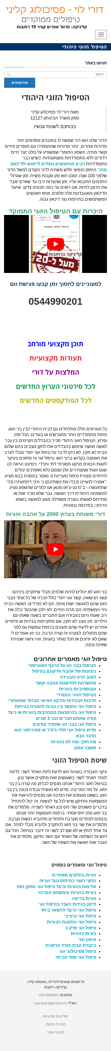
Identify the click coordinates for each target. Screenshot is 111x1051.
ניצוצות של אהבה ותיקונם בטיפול (64, 671)
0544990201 (55, 301)
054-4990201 (49, 994)
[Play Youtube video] (55, 244)
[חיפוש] (8, 74)
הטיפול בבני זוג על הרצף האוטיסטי (62, 665)
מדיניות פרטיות (55, 1016)
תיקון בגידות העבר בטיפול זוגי (67, 904)
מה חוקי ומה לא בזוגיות (73, 742)
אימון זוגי (87, 939)
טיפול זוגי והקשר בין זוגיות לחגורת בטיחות (55, 706)
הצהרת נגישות (56, 1024)
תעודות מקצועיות (55, 357)
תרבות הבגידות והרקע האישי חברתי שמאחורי (52, 700)
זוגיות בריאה (84, 898)
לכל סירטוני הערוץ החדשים (55, 386)
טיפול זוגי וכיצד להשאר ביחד (68, 910)
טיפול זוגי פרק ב (80, 928)
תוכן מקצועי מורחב (55, 343)
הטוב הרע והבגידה (78, 677)
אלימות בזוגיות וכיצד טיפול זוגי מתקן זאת (56, 886)
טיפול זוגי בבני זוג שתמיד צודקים (64, 724)
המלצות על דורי (55, 371)
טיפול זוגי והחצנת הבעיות (71, 922)
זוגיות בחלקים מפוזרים (74, 875)
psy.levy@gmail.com (50, 1003)
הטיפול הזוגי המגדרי (76, 695)
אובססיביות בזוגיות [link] (77, 689)
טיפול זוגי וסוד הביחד (75, 957)
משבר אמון (85, 747)
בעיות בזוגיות (83, 933)
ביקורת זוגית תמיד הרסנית (71, 945)
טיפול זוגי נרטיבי (80, 916)
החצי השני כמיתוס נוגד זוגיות (67, 880)
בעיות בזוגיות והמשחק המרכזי (67, 892)
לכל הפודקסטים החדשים (56, 400)
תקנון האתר (55, 1032)
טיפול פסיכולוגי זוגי (77, 951)
